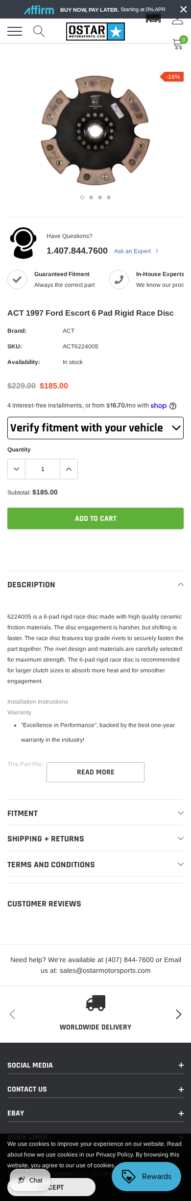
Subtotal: (19, 492)
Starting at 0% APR (113, 9)
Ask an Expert (133, 251)
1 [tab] (82, 197)
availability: (23, 362)
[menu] (14, 31)
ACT (68, 330)
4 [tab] (109, 197)
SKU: (14, 346)
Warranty (19, 712)
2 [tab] (91, 197)
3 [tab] (100, 197)
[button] (153, 18)
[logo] (95, 31)
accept (51, 1187)
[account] (178, 18)
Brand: (16, 330)
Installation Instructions (37, 701)
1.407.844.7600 (77, 251)
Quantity (19, 449)
